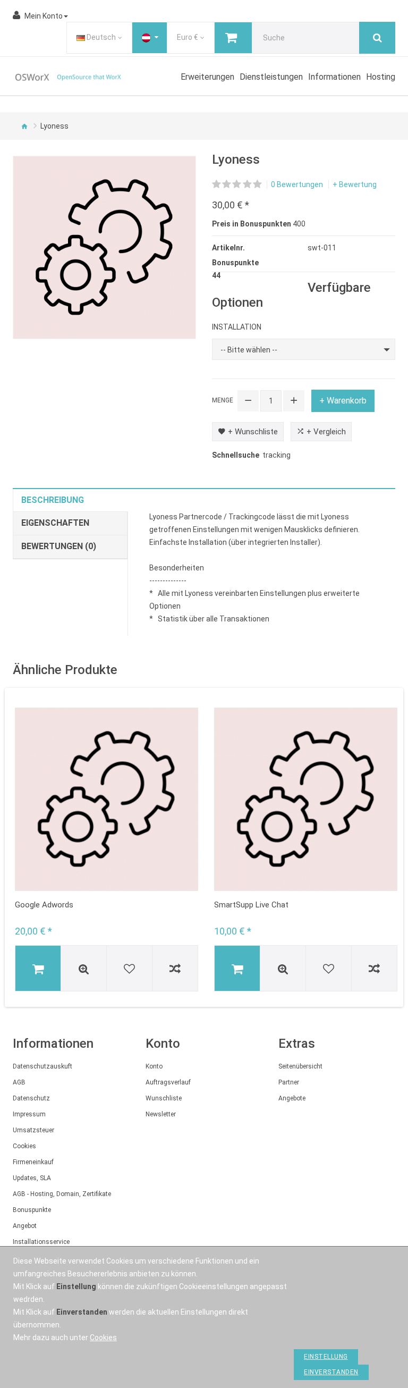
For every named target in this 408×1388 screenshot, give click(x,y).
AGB (19, 1082)
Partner (288, 1082)
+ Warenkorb (343, 401)
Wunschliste (164, 1098)
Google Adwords (44, 905)
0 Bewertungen (297, 184)
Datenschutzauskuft (42, 1066)
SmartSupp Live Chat (251, 905)
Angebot (25, 1226)
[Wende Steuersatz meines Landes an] (149, 37)
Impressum (29, 1114)
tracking (276, 455)
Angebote (291, 1098)
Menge (222, 400)
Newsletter (161, 1114)
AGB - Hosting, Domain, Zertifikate (62, 1194)
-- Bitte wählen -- (248, 350)
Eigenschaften (55, 523)
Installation (236, 327)
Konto (154, 1066)
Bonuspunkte (32, 1210)
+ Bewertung (355, 184)
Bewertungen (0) (58, 546)
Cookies (24, 1146)
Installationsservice (41, 1242)
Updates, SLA (32, 1178)
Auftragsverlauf (168, 1082)
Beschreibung (52, 500)
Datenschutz (31, 1098)
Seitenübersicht (300, 1066)
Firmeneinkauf (33, 1162)
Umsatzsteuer (33, 1130)
